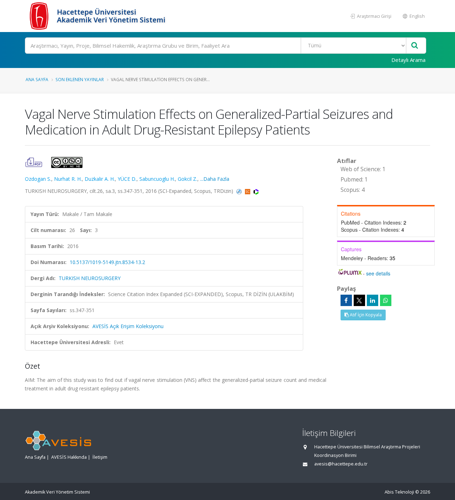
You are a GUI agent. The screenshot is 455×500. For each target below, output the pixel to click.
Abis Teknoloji (399, 492)
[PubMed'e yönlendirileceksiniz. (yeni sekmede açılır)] (239, 191)
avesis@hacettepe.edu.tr (341, 464)
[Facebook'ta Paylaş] (346, 300)
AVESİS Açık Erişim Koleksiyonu (128, 326)
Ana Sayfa (37, 79)
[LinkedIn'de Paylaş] (372, 300)
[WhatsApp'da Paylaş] (385, 300)
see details (378, 273)
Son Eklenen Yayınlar (79, 79)
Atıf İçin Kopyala (365, 315)
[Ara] (415, 46)
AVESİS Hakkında (69, 457)
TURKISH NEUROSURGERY (90, 278)
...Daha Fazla (214, 178)
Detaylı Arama (408, 59)
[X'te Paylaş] (359, 300)
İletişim (99, 457)
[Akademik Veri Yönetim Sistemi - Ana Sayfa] (40, 16)
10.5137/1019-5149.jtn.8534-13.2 (107, 262)
